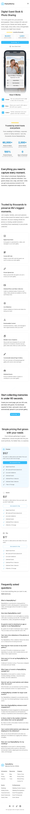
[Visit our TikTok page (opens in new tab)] (17, 806)
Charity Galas (4, 797)
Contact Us (20, 781)
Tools (11, 778)
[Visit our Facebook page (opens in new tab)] (10, 806)
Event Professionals (17, 795)
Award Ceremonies (5, 795)
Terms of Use (20, 774)
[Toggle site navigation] (28, 3)
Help (11, 776)
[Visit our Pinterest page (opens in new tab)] (20, 806)
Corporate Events (5, 792)
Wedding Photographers (18, 790)
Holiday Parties (4, 790)
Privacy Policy (20, 776)
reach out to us (6, 593)
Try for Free (14, 42)
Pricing (2, 776)
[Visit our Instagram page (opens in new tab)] (13, 806)
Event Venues (15, 797)
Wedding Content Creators (19, 788)
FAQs (2, 774)
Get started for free (15, 506)
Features (3, 778)
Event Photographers (17, 792)
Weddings (3, 788)
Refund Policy (20, 778)
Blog (11, 774)
